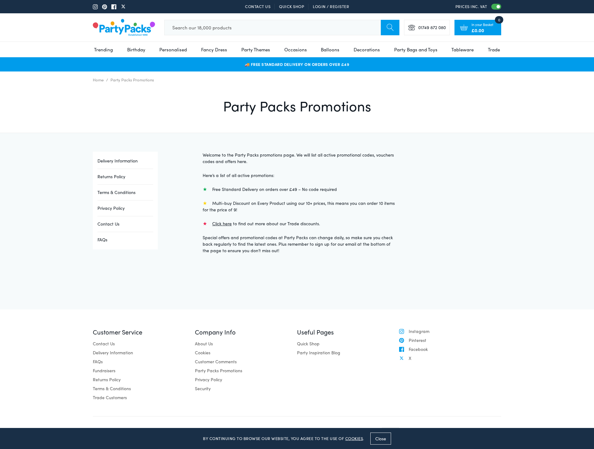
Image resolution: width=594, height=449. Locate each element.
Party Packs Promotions (218, 370)
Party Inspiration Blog (318, 353)
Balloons (330, 49)
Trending (103, 49)
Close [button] (380, 438)
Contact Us (257, 6)
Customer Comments (216, 362)
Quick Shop (291, 6)
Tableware (462, 49)
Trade (494, 49)
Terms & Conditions (116, 192)
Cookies (202, 353)
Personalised (173, 49)
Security (203, 388)
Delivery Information (117, 161)
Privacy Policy (111, 208)
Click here (222, 224)
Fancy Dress (214, 49)
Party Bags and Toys (415, 49)
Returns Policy (111, 176)
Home (98, 80)
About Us (204, 344)
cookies (354, 438)
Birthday (136, 49)
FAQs (102, 240)
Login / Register (331, 6)
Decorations (367, 49)
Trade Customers (110, 397)
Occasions (295, 49)
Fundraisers (104, 370)
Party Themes (255, 49)
